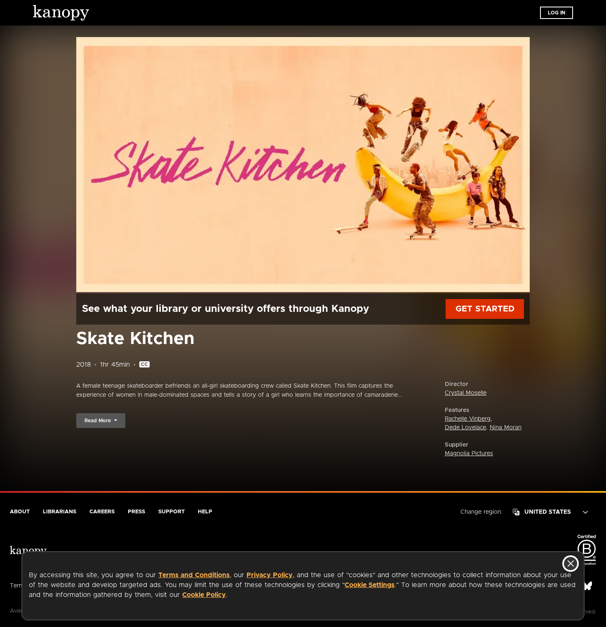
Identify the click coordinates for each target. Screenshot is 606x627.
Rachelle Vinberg (468, 419)
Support (171, 512)
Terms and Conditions (194, 575)
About (20, 512)
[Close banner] (570, 563)
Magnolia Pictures (469, 453)
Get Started (485, 309)
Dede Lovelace (465, 427)
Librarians (59, 512)
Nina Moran (505, 427)
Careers (102, 512)
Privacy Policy (270, 575)
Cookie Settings (370, 585)
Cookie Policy (204, 595)
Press (136, 512)
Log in (556, 12)
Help (205, 512)
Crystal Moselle (465, 393)
